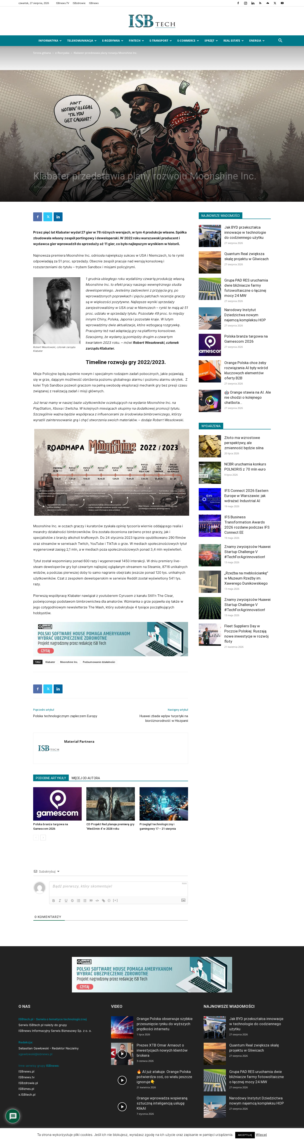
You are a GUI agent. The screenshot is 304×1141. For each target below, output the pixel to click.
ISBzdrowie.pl (28, 1083)
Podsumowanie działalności (99, 662)
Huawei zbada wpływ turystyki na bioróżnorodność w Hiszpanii (164, 718)
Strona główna (42, 53)
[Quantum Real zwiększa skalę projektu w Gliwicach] (210, 262)
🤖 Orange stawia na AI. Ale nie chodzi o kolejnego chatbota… (247, 397)
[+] (115, 900)
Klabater (50, 662)
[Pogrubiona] (54, 900)
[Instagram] (245, 3)
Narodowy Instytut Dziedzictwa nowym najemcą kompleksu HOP (245, 315)
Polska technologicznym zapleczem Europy (65, 716)
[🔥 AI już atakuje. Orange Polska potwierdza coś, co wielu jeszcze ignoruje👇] (122, 1080)
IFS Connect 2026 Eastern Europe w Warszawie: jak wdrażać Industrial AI (246, 495)
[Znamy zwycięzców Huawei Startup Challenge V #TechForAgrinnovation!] (210, 555)
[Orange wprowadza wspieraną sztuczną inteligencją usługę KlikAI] (122, 1107)
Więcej (261, 1135)
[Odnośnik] (103, 900)
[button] (280, 41)
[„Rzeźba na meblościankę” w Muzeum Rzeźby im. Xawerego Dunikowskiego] (210, 582)
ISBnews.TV (62, 3)
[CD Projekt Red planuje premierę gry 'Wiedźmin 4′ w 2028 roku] (110, 804)
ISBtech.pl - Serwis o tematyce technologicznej (52, 1019)
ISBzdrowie (79, 3)
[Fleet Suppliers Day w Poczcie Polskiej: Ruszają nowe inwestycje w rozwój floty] (210, 635)
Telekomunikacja (80, 40)
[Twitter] (275, 3)
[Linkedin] (252, 3)
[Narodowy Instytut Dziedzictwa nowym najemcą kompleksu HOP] (210, 318)
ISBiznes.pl (26, 1089)
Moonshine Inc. (69, 662)
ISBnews (94, 3)
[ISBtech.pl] (152, 21)
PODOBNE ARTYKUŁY (51, 778)
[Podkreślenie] (66, 900)
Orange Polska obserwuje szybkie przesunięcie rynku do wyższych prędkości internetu (165, 1023)
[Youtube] (282, 3)
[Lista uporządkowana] (78, 900)
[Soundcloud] (267, 3)
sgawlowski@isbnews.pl (35, 1054)
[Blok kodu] (97, 900)
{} (109, 900)
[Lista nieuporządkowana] (85, 900)
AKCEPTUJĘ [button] (245, 1135)
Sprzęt (209, 40)
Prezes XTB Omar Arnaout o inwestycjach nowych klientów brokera (162, 1050)
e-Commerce (186, 40)
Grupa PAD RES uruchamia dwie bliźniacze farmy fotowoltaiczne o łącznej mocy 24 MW (256, 1076)
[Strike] (72, 900)
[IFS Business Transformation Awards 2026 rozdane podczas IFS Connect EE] (210, 526)
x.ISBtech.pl (26, 1094)
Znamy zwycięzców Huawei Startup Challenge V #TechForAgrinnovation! (247, 551)
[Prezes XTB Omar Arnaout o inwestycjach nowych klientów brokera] (122, 1054)
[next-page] (43, 837)
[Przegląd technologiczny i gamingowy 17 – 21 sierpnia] (164, 804)
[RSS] (260, 3)
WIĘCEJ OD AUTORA (85, 778)
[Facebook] (238, 3)
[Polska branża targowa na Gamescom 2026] (57, 804)
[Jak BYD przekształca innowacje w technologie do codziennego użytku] (210, 236)
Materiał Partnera (79, 741)
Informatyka (48, 40)
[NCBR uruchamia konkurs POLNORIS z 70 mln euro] (210, 473)
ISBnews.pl (26, 1071)
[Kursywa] (60, 900)
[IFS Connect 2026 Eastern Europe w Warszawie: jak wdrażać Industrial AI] (210, 499)
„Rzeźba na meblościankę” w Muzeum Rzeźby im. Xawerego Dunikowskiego (246, 578)
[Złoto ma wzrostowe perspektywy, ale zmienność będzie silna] (210, 446)
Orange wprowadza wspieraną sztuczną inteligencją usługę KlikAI (162, 1103)
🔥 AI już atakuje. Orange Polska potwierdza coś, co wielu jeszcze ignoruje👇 (164, 1076)
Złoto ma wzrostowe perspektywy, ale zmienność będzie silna (243, 442)
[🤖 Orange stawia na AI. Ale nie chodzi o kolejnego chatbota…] (210, 401)
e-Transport (159, 40)
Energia (255, 40)
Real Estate (231, 40)
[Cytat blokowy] (91, 900)
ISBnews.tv (26, 1077)
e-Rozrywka (111, 40)
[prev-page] (36, 837)
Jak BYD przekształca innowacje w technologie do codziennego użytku (245, 232)
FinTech (134, 40)
